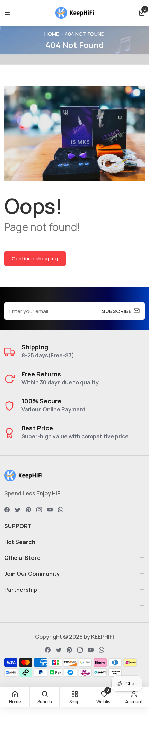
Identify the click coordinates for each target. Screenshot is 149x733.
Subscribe (117, 310)
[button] (142, 12)
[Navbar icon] (7, 13)
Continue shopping (35, 258)
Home (51, 33)
